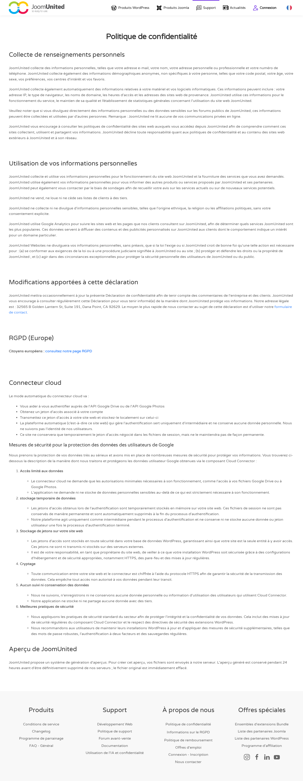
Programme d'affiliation (262, 746)
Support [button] (209, 8)
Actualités (238, 8)
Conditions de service (41, 724)
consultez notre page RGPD (68, 351)
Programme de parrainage (41, 738)
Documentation (114, 746)
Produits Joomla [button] (176, 8)
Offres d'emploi (188, 747)
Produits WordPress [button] (133, 8)
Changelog (41, 731)
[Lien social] (247, 757)
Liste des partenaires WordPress (262, 738)
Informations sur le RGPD (188, 732)
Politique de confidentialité (188, 724)
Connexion (268, 8)
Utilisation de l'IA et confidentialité (115, 753)
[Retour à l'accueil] (36, 8)
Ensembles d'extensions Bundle (262, 724)
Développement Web (114, 724)
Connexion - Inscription (188, 754)
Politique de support (115, 731)
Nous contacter (188, 762)
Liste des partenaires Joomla (262, 731)
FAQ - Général (41, 746)
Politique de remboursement (188, 740)
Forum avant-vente (115, 738)
